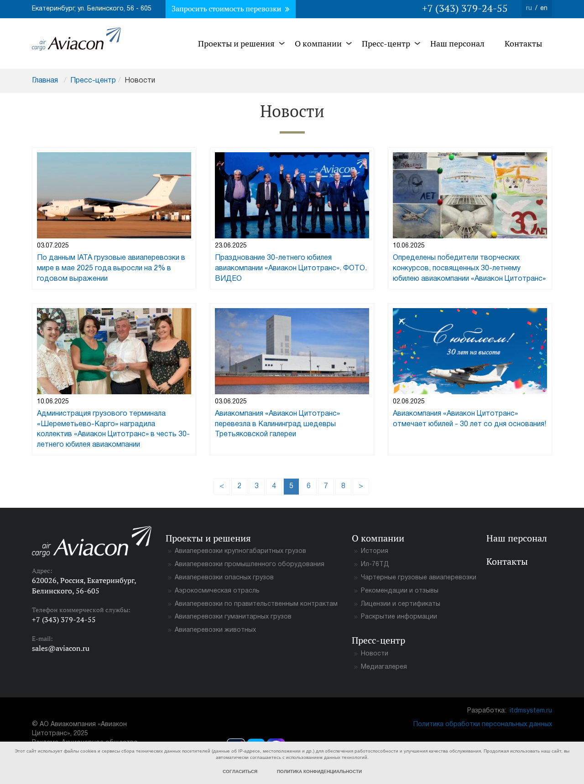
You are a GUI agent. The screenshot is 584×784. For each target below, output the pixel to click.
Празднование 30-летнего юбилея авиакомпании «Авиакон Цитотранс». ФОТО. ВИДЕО (291, 268)
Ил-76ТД (375, 564)
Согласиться (240, 771)
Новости (374, 654)
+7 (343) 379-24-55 (465, 8)
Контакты (523, 43)
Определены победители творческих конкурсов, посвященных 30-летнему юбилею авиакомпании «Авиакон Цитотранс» (469, 268)
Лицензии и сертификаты (400, 604)
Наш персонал (457, 43)
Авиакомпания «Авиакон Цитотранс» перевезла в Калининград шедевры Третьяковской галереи (277, 424)
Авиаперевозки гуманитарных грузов (233, 617)
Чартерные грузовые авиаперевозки (418, 578)
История (374, 551)
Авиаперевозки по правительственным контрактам (256, 604)
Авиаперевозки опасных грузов (224, 578)
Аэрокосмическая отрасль (217, 591)
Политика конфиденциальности (319, 771)
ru (529, 8)
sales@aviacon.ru (60, 648)
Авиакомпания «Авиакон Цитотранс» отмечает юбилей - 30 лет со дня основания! (469, 419)
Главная (45, 80)
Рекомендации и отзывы (399, 591)
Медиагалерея (384, 667)
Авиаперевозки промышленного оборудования (249, 564)
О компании (318, 43)
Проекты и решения (236, 43)
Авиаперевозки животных (215, 630)
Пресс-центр (386, 43)
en (544, 8)
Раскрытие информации (399, 617)
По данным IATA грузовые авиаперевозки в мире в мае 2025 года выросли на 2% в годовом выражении (111, 268)
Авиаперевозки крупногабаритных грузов (240, 551)
